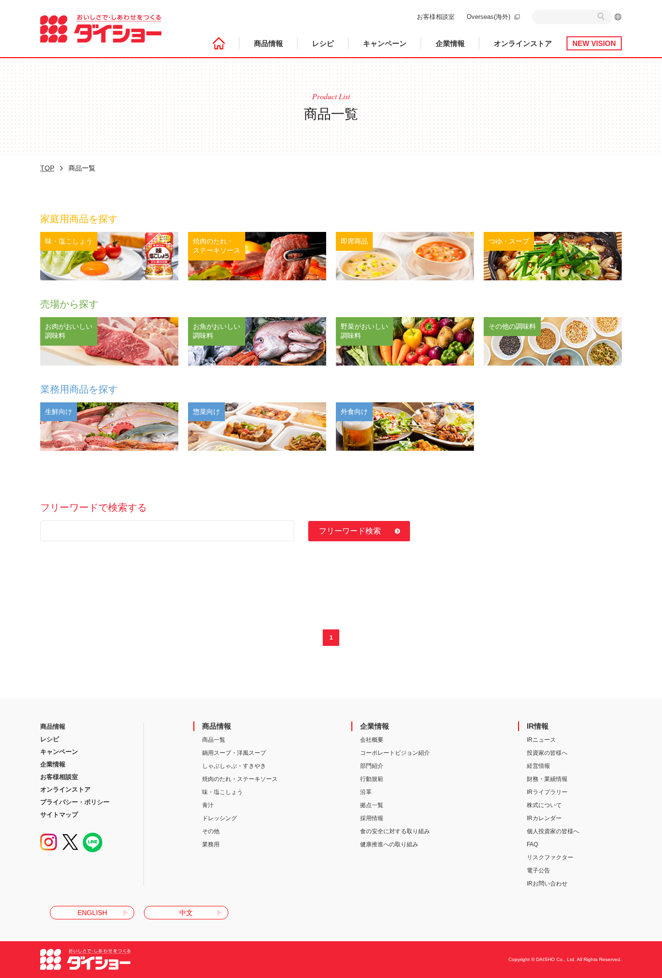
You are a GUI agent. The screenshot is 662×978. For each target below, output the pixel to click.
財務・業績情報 (547, 779)
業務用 (211, 844)
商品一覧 (213, 739)
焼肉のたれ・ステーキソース (240, 779)
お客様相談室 (436, 16)
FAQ (532, 844)
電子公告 (538, 870)
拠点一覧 (371, 805)
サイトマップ (59, 814)
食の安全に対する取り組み (395, 831)
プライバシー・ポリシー (75, 802)
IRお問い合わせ (547, 883)
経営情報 (538, 766)
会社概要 (371, 739)
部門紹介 (371, 766)
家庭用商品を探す (79, 219)
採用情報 (371, 818)
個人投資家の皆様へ (553, 831)
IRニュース (541, 739)
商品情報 (268, 43)
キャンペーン (385, 43)
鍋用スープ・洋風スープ (234, 752)
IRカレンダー (544, 818)
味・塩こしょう (222, 792)
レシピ (323, 43)
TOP (47, 168)
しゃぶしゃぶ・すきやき (234, 766)
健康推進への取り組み (389, 844)
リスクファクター (550, 857)
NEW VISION (594, 43)
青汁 (208, 805)
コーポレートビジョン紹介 (395, 752)
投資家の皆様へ (547, 752)
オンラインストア (523, 43)
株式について (544, 805)
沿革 (366, 792)
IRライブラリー (547, 792)
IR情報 (538, 726)
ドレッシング (219, 818)
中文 (186, 913)
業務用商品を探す (79, 389)
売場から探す (69, 304)
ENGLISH (92, 913)
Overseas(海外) (488, 16)
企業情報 (450, 43)
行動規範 (371, 779)
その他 (211, 831)
